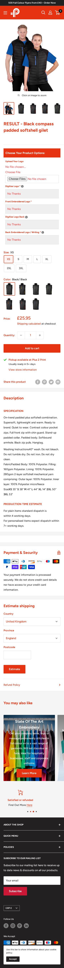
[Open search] (43, 13)
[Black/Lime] (49, 289)
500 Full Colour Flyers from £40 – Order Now (32, 2)
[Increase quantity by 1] (40, 335)
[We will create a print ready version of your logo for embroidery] (22, 186)
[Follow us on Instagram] (12, 925)
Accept (13, 959)
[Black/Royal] (35, 304)
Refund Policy (12, 684)
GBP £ (9, 908)
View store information (23, 369)
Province (9, 630)
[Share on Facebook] (37, 381)
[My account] (50, 13)
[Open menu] (5, 12)
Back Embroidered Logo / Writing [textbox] (32, 232)
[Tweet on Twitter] (51, 381)
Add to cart (32, 348)
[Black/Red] (22, 304)
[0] (57, 12)
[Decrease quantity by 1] (21, 335)
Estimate (14, 669)
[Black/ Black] (9, 289)
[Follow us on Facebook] (6, 925)
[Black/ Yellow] (22, 289)
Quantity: (9, 335)
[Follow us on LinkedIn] (26, 925)
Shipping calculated (29, 323)
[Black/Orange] (9, 304)
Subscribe (15, 891)
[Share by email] (57, 381)
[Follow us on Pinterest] (19, 925)
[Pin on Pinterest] (44, 381)
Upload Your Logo (14, 161)
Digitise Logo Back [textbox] (32, 216)
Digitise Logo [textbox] (32, 186)
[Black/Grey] (35, 289)
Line (38, 805)
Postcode (9, 647)
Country (8, 613)
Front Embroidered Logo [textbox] (18, 201)
